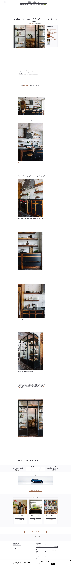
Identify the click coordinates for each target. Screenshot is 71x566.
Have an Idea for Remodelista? (38, 558)
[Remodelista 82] (5, 2)
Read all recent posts (35, 531)
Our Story (42, 4)
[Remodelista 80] (3, 2)
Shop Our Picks (35, 4)
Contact (37, 552)
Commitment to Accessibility (38, 556)
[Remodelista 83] (6, 2)
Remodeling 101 (30, 4)
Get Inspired (22, 4)
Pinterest (46, 551)
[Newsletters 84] (8, 2)
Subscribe (53, 563)
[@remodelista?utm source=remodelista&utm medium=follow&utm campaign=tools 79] (2, 2)
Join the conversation (36, 490)
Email (45, 556)
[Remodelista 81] (4, 2)
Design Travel (26, 4)
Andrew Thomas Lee (26, 85)
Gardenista (45, 4)
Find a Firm (39, 4)
